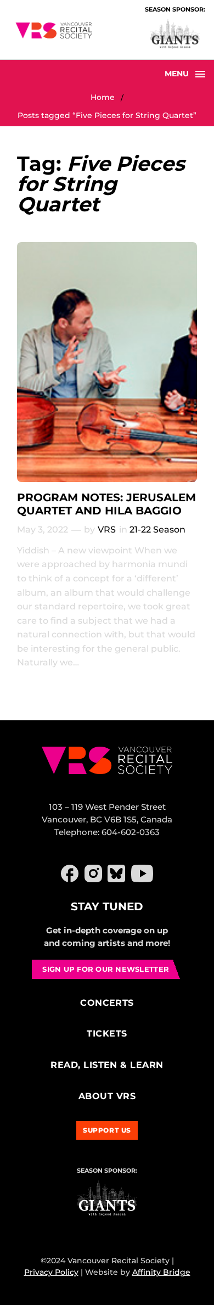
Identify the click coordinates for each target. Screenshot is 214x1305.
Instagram (93, 873)
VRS (107, 529)
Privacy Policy (51, 1272)
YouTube (142, 873)
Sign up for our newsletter (105, 969)
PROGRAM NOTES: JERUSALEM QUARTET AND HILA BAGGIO (106, 504)
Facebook (69, 873)
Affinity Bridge (161, 1272)
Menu (177, 74)
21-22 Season (157, 529)
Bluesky (116, 873)
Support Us (107, 1130)
